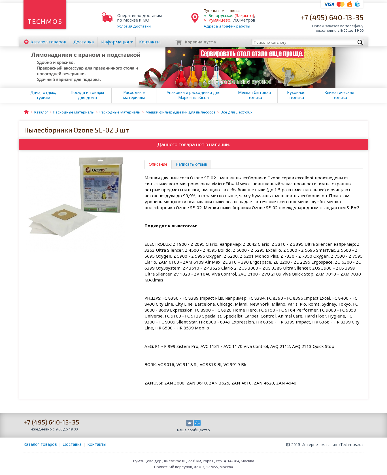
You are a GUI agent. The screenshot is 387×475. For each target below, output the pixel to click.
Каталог (48, 42)
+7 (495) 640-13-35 (331, 17)
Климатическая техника (339, 95)
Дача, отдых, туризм (43, 95)
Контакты (149, 42)
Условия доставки (134, 26)
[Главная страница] (26, 111)
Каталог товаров (40, 444)
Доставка (83, 42)
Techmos (44, 21)
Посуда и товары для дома (87, 95)
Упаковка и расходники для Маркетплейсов (193, 95)
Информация (115, 42)
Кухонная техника (296, 95)
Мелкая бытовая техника (254, 95)
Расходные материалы (134, 95)
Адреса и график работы (227, 26)
